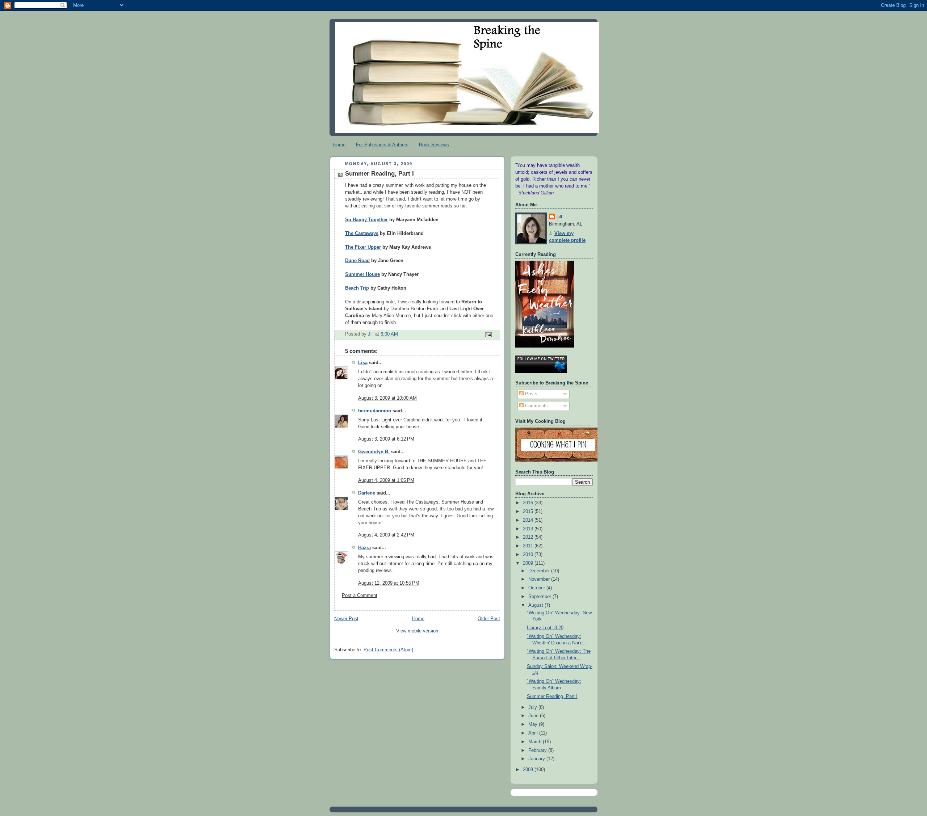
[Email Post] (488, 334)
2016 (528, 502)
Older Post (489, 618)
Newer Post (346, 618)
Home (339, 144)
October (537, 587)
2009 (528, 563)
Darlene (366, 493)
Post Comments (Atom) (388, 649)
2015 (528, 511)
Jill (559, 216)
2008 (528, 769)
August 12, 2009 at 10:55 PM (388, 583)
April (533, 733)
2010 (528, 554)
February (538, 750)
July (533, 707)
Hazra (364, 547)
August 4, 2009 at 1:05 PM (386, 480)
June (534, 715)
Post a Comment (359, 595)
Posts (530, 393)
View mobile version (417, 631)
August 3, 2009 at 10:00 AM (387, 398)
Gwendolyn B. (374, 451)
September (540, 596)
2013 (528, 528)
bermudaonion (374, 410)
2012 (528, 537)
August (536, 605)
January (537, 758)
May (533, 724)
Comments (536, 405)
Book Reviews (434, 144)
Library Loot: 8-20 (545, 627)
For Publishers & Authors (382, 144)
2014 (528, 520)
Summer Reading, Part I (552, 696)
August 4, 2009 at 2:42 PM (386, 535)
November (539, 579)
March (535, 741)
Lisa (363, 362)
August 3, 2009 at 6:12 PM (386, 439)
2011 (528, 545)
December (539, 570)
